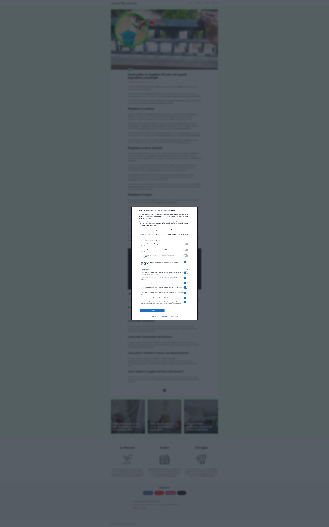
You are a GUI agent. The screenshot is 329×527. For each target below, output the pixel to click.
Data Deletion (155, 316)
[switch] (186, 244)
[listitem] (164, 240)
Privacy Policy (174, 316)
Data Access (164, 316)
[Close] (194, 210)
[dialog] (164, 263)
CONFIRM (152, 310)
